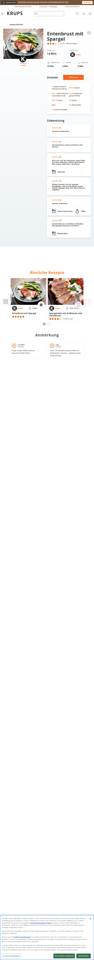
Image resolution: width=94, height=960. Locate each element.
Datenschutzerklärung (37, 517)
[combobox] (37, 479)
